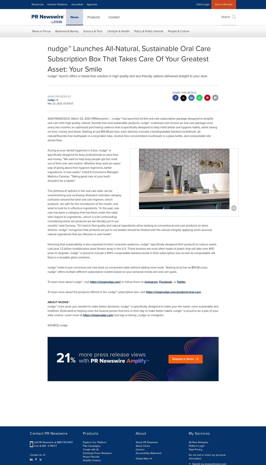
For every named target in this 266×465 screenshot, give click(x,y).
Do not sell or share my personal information (207, 456)
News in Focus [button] (41, 31)
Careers (140, 449)
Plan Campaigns (92, 446)
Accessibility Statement (148, 453)
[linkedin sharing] (191, 98)
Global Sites (143, 458)
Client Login (203, 4)
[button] (184, 179)
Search (225, 17)
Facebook (165, 282)
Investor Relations (57, 4)
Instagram (151, 282)
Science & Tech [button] (93, 31)
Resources (38, 4)
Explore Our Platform (94, 442)
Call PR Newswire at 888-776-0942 (53, 442)
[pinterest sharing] (207, 98)
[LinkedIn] (32, 459)
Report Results (91, 457)
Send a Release (224, 4)
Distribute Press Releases (97, 453)
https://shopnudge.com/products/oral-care (173, 292)
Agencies (92, 4)
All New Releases (198, 442)
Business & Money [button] (67, 31)
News (74, 17)
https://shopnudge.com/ (105, 282)
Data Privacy (195, 449)
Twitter (181, 282)
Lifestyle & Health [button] (118, 31)
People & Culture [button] (178, 31)
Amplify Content (92, 460)
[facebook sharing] (175, 98)
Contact (114, 17)
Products (93, 17)
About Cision (143, 446)
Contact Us (36, 455)
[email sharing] (215, 98)
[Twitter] (40, 459)
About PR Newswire (147, 442)
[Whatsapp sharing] (199, 98)
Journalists (77, 4)
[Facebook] (36, 459)
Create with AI (90, 449)
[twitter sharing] (183, 98)
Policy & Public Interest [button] (148, 31)
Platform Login (197, 446)
